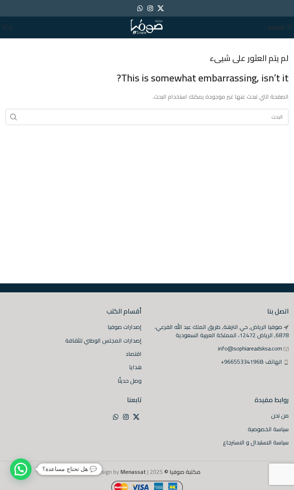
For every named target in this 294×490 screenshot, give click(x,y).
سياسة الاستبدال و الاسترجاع (256, 442)
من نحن (280, 415)
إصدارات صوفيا (125, 326)
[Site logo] (147, 26)
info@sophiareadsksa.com (250, 348)
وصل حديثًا (130, 380)
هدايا (135, 367)
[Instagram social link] (150, 8)
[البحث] (13, 117)
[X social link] (160, 8)
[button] (21, 469)
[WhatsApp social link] (140, 8)
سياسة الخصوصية (268, 429)
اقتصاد (133, 353)
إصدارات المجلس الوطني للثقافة (103, 340)
